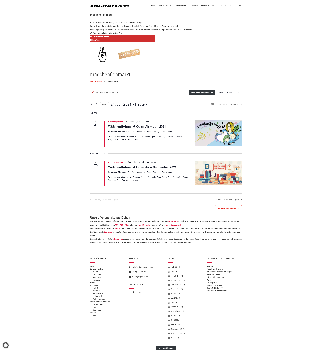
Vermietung (181, 5)
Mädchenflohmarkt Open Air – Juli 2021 (137, 126)
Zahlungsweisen (213, 283)
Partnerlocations (99, 299)
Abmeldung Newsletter (215, 269)
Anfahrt (95, 315)
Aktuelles (96, 272)
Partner (95, 307)
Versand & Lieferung (214, 274)
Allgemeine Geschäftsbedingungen (219, 272)
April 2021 (174, 324)
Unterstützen (97, 310)
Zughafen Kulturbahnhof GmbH (142, 267)
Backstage (108, 232)
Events (195, 5)
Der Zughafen (165, 5)
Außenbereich (117, 239)
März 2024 (174, 271)
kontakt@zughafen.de (140, 277)
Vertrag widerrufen (166, 348)
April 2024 (174, 267)
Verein (204, 5)
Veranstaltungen (96, 82)
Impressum (211, 266)
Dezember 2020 (176, 329)
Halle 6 (117, 228)
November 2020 (176, 333)
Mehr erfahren (95, 40)
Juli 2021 (174, 316)
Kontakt (216, 5)
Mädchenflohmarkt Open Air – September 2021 (142, 167)
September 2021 (177, 311)
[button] (5, 345)
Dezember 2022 (176, 280)
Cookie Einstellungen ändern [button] (217, 291)
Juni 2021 (174, 320)
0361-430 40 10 (121, 225)
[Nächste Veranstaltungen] (96, 104)
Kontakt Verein (98, 304)
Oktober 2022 (175, 289)
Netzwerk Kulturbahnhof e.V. (100, 302)
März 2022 (174, 302)
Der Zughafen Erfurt (97, 269)
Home (153, 5)
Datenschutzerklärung (215, 285)
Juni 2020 (174, 338)
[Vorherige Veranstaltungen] (91, 104)
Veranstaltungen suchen (202, 92)
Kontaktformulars (144, 225)
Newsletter (97, 280)
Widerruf (210, 280)
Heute (104, 104)
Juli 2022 (174, 293)
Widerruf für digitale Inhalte (216, 277)
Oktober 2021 (175, 307)
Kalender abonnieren (227, 208)
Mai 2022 (174, 298)
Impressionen (98, 277)
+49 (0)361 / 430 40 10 (139, 272)
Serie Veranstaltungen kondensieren (229, 104)
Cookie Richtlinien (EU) (215, 288)
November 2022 (176, 285)
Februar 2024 (175, 276)
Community (97, 274)
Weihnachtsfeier (98, 296)
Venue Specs (173, 221)
